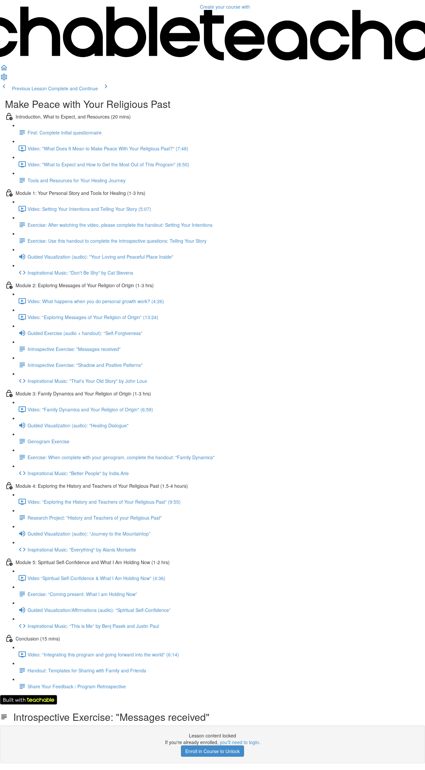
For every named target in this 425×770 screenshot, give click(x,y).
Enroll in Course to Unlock (212, 751)
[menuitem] (4, 79)
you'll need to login (239, 742)
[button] (4, 69)
